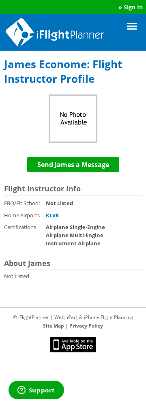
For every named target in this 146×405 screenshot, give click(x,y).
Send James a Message (73, 164)
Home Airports (22, 215)
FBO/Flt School (22, 203)
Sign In (133, 7)
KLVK (52, 215)
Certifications (20, 227)
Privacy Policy (86, 325)
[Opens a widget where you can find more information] (36, 391)
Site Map (53, 325)
